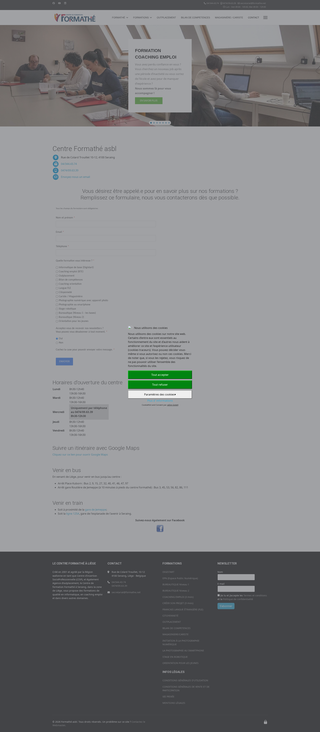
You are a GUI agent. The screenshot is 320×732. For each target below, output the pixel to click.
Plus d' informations (160, 400)
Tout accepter (160, 375)
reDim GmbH (172, 405)
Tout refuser (160, 384)
